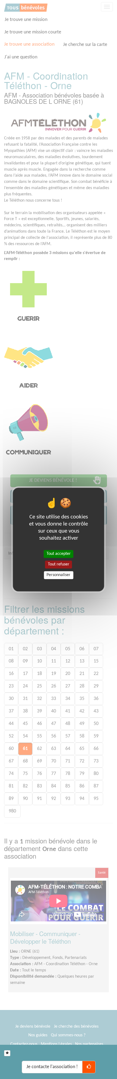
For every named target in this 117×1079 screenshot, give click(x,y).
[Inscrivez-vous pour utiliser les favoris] (7, 1053)
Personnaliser (58, 575)
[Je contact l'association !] (89, 1067)
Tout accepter (59, 554)
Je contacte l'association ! (52, 1066)
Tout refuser (58, 564)
